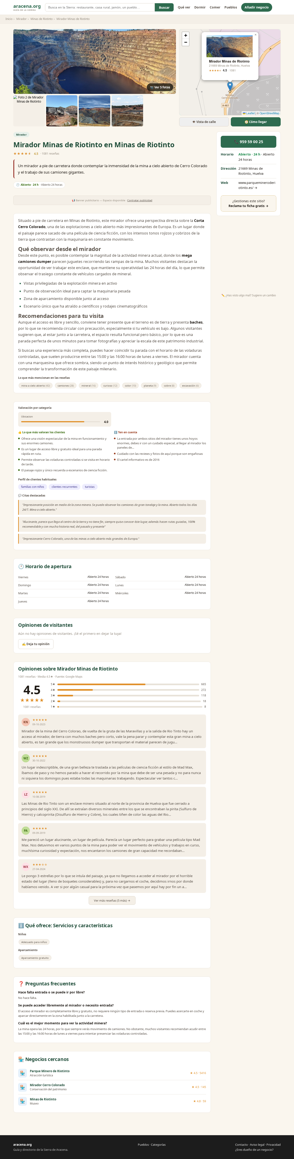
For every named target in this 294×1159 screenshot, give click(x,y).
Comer (215, 7)
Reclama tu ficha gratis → (249, 206)
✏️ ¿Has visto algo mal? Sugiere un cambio (248, 295)
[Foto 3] (62, 111)
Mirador (21, 19)
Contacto (241, 1145)
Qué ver (184, 7)
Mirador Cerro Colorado (47, 1085)
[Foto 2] (29, 111)
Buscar (164, 7)
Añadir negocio (257, 7)
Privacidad (273, 1145)
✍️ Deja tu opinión (36, 644)
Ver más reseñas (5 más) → (112, 900)
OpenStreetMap (269, 113)
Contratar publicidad (139, 200)
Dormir (200, 7)
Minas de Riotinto (42, 19)
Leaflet (250, 113)
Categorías (158, 1145)
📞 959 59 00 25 (248, 141)
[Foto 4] (94, 111)
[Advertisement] (248, 253)
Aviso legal (257, 1145)
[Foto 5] (127, 111)
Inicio (9, 19)
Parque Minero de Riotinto (50, 1071)
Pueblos (230, 7)
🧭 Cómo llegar (256, 122)
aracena (27, 7)
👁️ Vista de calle (204, 122)
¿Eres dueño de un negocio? (254, 1150)
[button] (230, 86)
